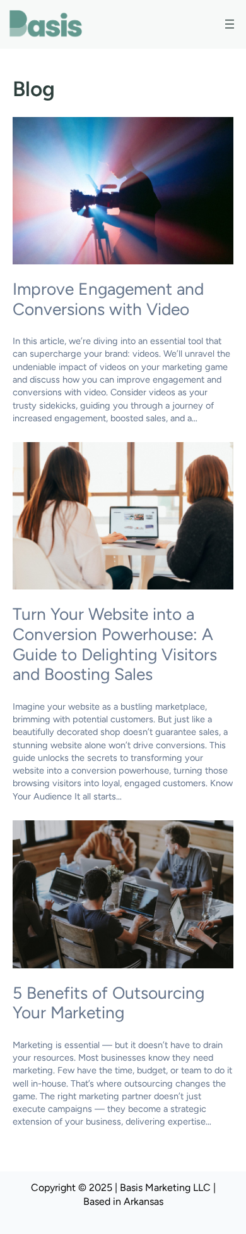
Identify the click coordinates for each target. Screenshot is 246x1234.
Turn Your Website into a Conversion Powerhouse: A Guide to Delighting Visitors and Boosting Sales (115, 644)
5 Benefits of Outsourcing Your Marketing (108, 1003)
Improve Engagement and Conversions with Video (108, 299)
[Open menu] (229, 24)
